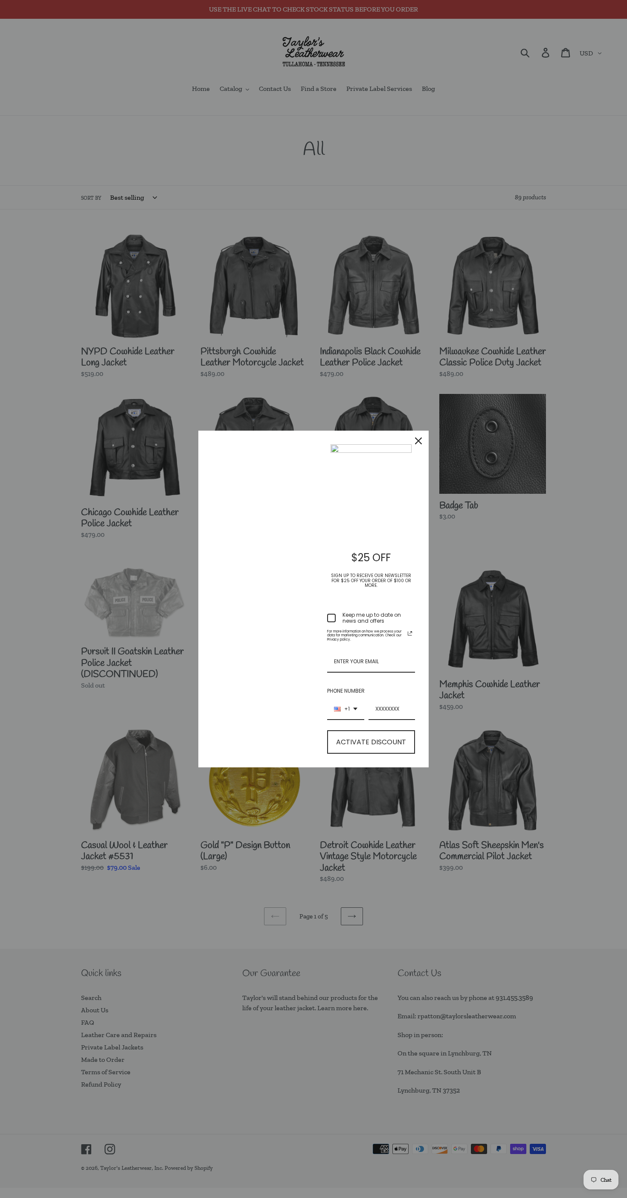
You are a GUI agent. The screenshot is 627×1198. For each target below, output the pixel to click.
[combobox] (345, 709)
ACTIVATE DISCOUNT (371, 742)
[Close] (418, 441)
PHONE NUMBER (346, 690)
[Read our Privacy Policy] (410, 633)
